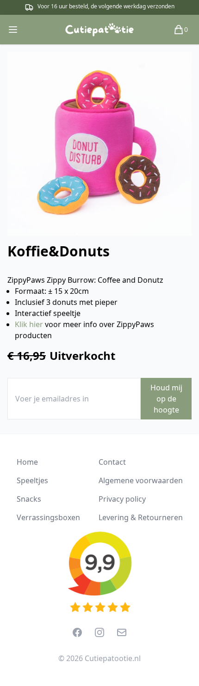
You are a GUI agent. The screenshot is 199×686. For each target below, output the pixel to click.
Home (27, 462)
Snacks (29, 499)
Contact (112, 462)
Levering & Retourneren (141, 517)
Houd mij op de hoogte (166, 398)
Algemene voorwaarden (141, 480)
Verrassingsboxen (48, 517)
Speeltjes (32, 480)
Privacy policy (122, 499)
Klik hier (29, 324)
